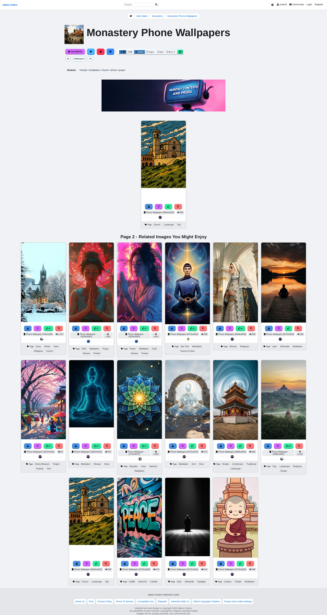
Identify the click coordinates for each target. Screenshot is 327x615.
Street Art (142, 582)
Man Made (142, 16)
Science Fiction (187, 351)
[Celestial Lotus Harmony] (139, 438)
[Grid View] (122, 52)
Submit (283, 4)
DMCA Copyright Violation (206, 601)
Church (157, 225)
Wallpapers (79, 58)
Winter (47, 346)
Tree (49, 469)
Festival (39, 469)
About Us (80, 601)
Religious (38, 351)
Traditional (251, 464)
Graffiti (132, 582)
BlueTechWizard (101, 341)
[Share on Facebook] (110, 52)
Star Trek (185, 346)
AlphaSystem (52, 339)
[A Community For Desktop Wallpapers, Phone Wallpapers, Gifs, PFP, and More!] (131, 16)
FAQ (91, 601)
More (170, 52)
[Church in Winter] (43, 321)
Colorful (153, 582)
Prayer (106, 349)
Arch (194, 464)
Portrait (97, 353)
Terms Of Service (124, 601)
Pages (151, 52)
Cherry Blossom (42, 464)
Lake (274, 346)
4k (90, 58)
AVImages (148, 458)
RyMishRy (196, 339)
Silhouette (284, 346)
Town (56, 346)
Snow (38, 346)
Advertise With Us (180, 601)
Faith (84, 349)
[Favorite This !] (37, 328)
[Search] (156, 4)
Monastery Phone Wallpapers (182, 16)
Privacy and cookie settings (238, 601)
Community (298, 4)
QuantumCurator (172, 217)
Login (309, 4)
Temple (56, 464)
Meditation (94, 349)
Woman (86, 353)
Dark (179, 582)
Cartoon (227, 582)
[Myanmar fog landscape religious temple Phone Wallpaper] (283, 438)
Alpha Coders (10, 5)
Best (161, 52)
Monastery (157, 16)
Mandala (133, 466)
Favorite (76, 51)
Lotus (143, 466)
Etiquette (162, 601)
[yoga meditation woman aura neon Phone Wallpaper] (91, 426)
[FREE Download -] (28, 328)
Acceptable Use (146, 601)
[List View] (129, 52)
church (105, 70)
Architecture (237, 464)
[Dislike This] (59, 328)
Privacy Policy (104, 601)
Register (319, 4)
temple (83, 70)
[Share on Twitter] (91, 52)
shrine (113, 70)
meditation (94, 70)
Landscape (169, 225)
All (68, 58)
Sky (179, 225)
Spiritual (153, 466)
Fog (274, 466)
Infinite (140, 52)
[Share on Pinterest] (100, 52)
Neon (106, 464)
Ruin (201, 464)
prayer (121, 70)
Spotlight (201, 582)
